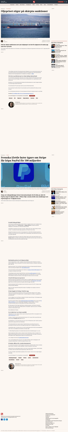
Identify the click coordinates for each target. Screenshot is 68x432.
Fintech (24, 357)
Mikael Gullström (18, 363)
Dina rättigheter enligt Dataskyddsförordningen (54, 420)
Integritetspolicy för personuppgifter (52, 418)
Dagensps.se (3, 8)
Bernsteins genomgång (36, 280)
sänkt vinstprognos (11, 315)
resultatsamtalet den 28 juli (24, 337)
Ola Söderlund (17, 102)
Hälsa (45, 4)
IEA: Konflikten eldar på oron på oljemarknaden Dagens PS (22, 93)
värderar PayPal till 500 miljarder (34, 269)
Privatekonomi (28, 4)
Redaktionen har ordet (49, 424)
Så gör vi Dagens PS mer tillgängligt (52, 426)
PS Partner (47, 425)
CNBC (33, 73)
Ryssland (32, 98)
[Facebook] (2, 419)
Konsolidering (11, 359)
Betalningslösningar (13, 357)
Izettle (29, 357)
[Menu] (66, 1)
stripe (22, 359)
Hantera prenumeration (49, 413)
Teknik (34, 4)
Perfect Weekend (50, 4)
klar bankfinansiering (25, 267)
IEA (14, 98)
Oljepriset (19, 98)
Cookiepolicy (48, 419)
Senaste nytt (12, 4)
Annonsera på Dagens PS (50, 423)
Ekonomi (10, 98)
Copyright (47, 417)
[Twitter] (4, 419)
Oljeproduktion (26, 98)
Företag (37, 4)
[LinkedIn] (7, 419)
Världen (17, 4)
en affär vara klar (33, 273)
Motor (41, 4)
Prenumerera (61, 1)
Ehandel (20, 357)
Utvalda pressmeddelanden (50, 414)
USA (37, 98)
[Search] (64, 1)
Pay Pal (17, 359)
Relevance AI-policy (49, 421)
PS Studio (56, 4)
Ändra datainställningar (49, 427)
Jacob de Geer (35, 357)
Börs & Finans (22, 4)
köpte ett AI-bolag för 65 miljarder (27, 300)
